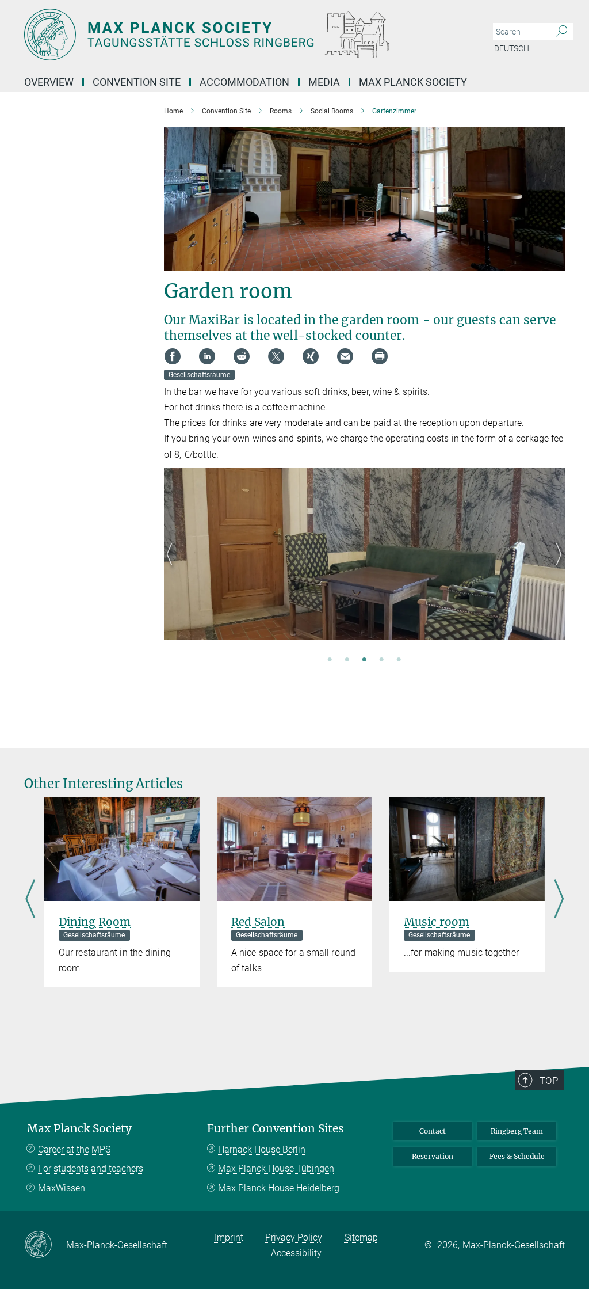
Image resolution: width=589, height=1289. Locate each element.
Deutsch (511, 48)
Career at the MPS (74, 1149)
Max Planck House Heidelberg (278, 1187)
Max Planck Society (413, 82)
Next (556, 568)
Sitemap (361, 1237)
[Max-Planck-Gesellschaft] (45, 1245)
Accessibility (296, 1253)
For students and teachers (90, 1168)
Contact (432, 1131)
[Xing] (310, 356)
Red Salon (258, 922)
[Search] (561, 32)
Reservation (432, 1156)
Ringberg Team (517, 1131)
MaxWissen (61, 1187)
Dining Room (95, 922)
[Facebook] (172, 356)
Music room (436, 922)
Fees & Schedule (517, 1156)
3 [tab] (364, 660)
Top (549, 1080)
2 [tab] (347, 660)
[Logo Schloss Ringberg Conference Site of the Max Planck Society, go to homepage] (240, 34)
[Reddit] (241, 356)
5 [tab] (398, 660)
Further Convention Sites (275, 1128)
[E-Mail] (345, 356)
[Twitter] (276, 356)
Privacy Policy (293, 1237)
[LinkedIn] (207, 356)
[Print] (379, 356)
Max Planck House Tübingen (276, 1168)
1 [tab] (329, 660)
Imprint (229, 1237)
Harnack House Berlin (261, 1149)
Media (324, 82)
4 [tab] (381, 660)
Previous (173, 568)
